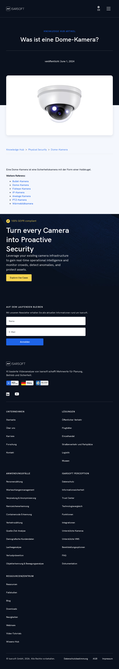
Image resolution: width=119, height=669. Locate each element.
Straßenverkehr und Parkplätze (77, 444)
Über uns (10, 428)
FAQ (64, 555)
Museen (65, 460)
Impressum (107, 658)
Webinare (10, 625)
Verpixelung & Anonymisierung (21, 498)
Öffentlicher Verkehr (72, 419)
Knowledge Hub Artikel (59, 31)
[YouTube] (17, 394)
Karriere (10, 436)
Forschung (11, 444)
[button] (99, 8)
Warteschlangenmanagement (20, 489)
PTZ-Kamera (19, 199)
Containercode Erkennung (19, 514)
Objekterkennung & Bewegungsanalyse (25, 563)
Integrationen (68, 522)
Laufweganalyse (13, 547)
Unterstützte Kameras (72, 530)
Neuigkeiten (12, 617)
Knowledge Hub (15, 149)
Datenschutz (68, 481)
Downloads (11, 608)
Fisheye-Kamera (21, 188)
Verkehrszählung (14, 522)
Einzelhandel (68, 436)
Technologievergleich (72, 506)
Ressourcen (11, 584)
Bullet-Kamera (20, 181)
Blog (8, 600)
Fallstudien (11, 592)
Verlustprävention (15, 555)
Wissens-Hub (12, 641)
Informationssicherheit (73, 489)
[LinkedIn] (8, 394)
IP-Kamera (18, 192)
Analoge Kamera (21, 196)
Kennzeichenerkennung (17, 506)
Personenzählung (14, 481)
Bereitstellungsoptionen (73, 547)
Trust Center (68, 498)
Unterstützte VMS (70, 539)
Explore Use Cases (19, 277)
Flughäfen (67, 428)
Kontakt (10, 452)
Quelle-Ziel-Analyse (15, 530)
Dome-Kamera (59, 149)
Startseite (10, 419)
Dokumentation (69, 563)
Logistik (66, 452)
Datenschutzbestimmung (76, 658)
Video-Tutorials (13, 633)
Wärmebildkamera (22, 203)
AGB (95, 658)
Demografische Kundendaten (20, 539)
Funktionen (67, 514)
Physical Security (37, 149)
